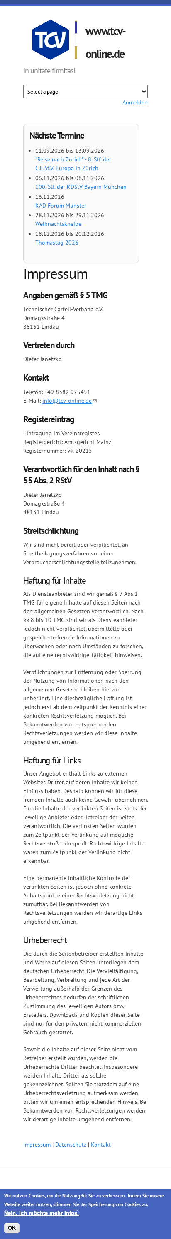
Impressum (37, 1144)
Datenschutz (70, 1144)
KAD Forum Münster (60, 205)
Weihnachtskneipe (58, 224)
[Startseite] (54, 41)
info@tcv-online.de (67, 400)
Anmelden (135, 102)
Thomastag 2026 (56, 242)
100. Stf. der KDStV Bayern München (81, 187)
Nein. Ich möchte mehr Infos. (41, 1213)
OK (12, 1228)
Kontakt (101, 1144)
